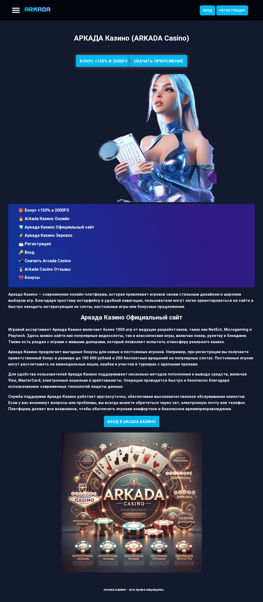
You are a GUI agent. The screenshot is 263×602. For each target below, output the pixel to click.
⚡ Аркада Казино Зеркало (45, 235)
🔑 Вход (26, 252)
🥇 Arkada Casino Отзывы (44, 269)
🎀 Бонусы (29, 277)
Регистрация (232, 10)
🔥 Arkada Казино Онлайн (43, 218)
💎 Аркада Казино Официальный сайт (56, 227)
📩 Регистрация (34, 243)
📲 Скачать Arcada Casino (44, 260)
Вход (207, 10)
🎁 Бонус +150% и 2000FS (43, 210)
